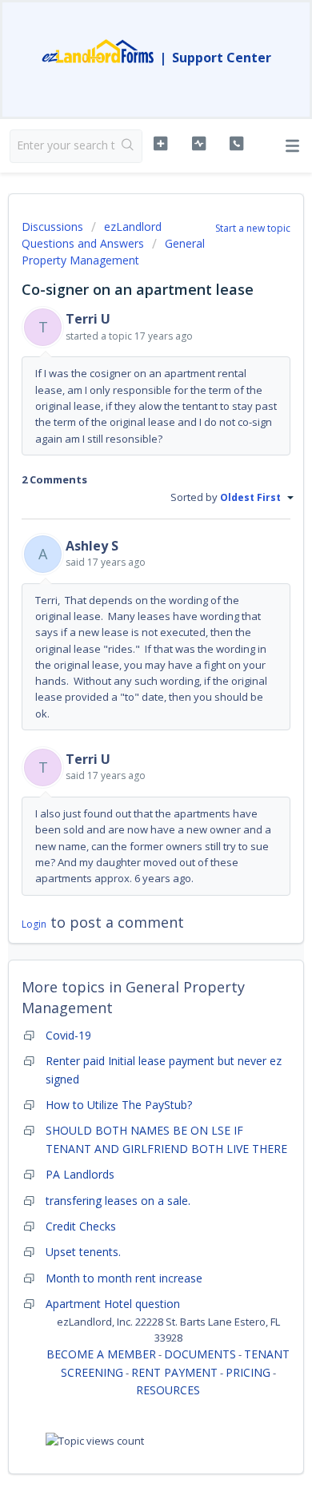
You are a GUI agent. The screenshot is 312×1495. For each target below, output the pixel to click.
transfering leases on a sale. (118, 1200)
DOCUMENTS (200, 1354)
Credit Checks (81, 1226)
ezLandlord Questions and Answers (92, 235)
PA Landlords (80, 1174)
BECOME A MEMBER (101, 1354)
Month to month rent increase (124, 1278)
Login (34, 924)
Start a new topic (252, 228)
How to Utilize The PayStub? (119, 1104)
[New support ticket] (160, 144)
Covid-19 (68, 1035)
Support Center (221, 57)
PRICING (248, 1372)
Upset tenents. (83, 1251)
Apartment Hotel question (113, 1303)
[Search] (128, 146)
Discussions (52, 226)
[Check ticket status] (198, 144)
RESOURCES (168, 1390)
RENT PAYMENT (174, 1372)
